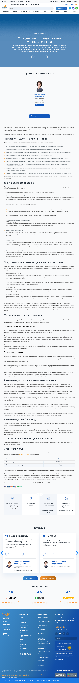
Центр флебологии (43, 646)
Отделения (23, 622)
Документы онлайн (25, 641)
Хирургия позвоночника (44, 651)
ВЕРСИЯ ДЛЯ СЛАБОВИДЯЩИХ (69, 1)
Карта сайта (59, 659)
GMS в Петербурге (6, 634)
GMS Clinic (12, 1)
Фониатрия (41, 660)
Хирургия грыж (42, 648)
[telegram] (70, 8)
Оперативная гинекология (41, 628)
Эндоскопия (41, 665)
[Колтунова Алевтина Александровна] (8, 564)
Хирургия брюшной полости (43, 618)
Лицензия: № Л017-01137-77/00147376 (19, 675)
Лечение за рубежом (6, 630)
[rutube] (67, 634)
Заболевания (24, 630)
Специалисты (24, 625)
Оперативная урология (44, 621)
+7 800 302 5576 (60, 628)
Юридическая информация (24, 647)
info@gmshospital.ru (61, 630)
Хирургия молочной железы (43, 654)
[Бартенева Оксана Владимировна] (46, 564)
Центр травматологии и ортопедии (44, 632)
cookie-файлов (54, 680)
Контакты (23, 644)
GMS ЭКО (27, 1)
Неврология (41, 662)
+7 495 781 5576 (24, 454)
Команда (22, 620)
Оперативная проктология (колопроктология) (43, 640)
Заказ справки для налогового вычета (25, 654)
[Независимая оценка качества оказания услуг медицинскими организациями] (64, 646)
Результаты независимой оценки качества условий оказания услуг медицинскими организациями (64, 655)
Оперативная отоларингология (42, 624)
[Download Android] (72, 675)
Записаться (39, 105)
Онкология (41, 635)
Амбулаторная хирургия (44, 643)
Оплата (22, 639)
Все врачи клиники (38, 116)
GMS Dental (20, 1)
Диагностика (24, 632)
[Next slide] (41, 494)
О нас (21, 617)
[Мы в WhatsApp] (76, 8)
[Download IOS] (60, 675)
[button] (2, 553)
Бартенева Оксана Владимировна (39, 95)
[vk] (60, 634)
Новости (22, 650)
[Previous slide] (38, 494)
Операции (23, 627)
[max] (73, 8)
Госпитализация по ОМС (25, 636)
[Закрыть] (76, 680)
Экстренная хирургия (43, 657)
